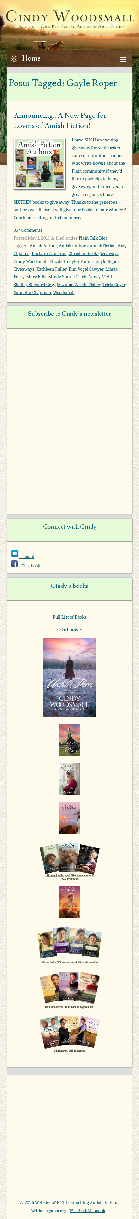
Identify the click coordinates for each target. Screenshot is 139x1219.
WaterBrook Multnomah (87, 1211)
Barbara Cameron (49, 253)
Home (31, 58)
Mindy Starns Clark (67, 277)
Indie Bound (93, 1180)
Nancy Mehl (100, 277)
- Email (26, 556)
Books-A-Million (39, 1159)
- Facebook (29, 566)
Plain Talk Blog (93, 238)
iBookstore (39, 1180)
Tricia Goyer (113, 284)
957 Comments (28, 230)
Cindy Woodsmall (31, 261)
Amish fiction (103, 246)
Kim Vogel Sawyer (86, 269)
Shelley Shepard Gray (34, 284)
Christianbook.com (93, 1159)
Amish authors (73, 246)
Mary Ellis (36, 277)
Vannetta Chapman (32, 292)
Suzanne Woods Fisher (79, 284)
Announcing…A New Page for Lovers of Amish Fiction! (60, 121)
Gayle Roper (107, 261)
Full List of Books (70, 617)
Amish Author (43, 246)
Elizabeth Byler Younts (71, 261)
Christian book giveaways (94, 253)
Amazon (39, 1139)
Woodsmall (64, 292)
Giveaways (24, 269)
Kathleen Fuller (51, 269)
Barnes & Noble (93, 1139)
